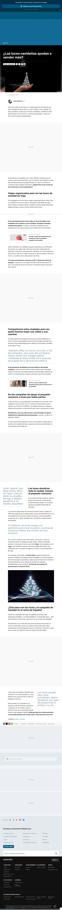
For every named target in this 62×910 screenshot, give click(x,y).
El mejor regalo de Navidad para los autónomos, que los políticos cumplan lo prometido (40, 238)
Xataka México (7, 896)
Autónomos (26, 839)
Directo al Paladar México (41, 897)
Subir (54, 860)
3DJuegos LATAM (19, 896)
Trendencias (7, 882)
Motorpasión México (51, 897)
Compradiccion (7, 886)
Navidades (32, 723)
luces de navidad (42, 723)
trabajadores (45, 842)
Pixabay (16, 719)
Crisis (6, 42)
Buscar (56, 853)
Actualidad (23, 723)
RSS (17, 819)
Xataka (5, 867)
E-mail (24, 64)
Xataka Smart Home (8, 874)
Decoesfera (6, 884)
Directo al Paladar (41, 867)
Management (26, 836)
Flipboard (22, 64)
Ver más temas (8, 846)
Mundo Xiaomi (7, 876)
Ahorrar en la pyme (9, 842)
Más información (10, 908)
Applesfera (6, 871)
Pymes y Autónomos (18, 885)
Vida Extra (17, 869)
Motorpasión (51, 867)
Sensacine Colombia (31, 899)
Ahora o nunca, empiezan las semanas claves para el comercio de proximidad (40, 384)
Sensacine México (30, 896)
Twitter (19, 64)
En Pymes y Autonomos (34, 234)
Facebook (17, 64)
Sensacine (28, 867)
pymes (5, 839)
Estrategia (45, 833)
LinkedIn (23, 819)
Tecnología (45, 836)
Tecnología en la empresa (29, 842)
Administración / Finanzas (29, 833)
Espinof (28, 869)
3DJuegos (17, 867)
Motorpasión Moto (53, 869)
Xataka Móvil (7, 869)
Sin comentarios (10, 64)
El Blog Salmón (18, 882)
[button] (19, 101)
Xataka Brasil (7, 899)
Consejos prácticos (9, 833)
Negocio (44, 839)
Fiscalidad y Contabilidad (10, 836)
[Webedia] (8, 859)
